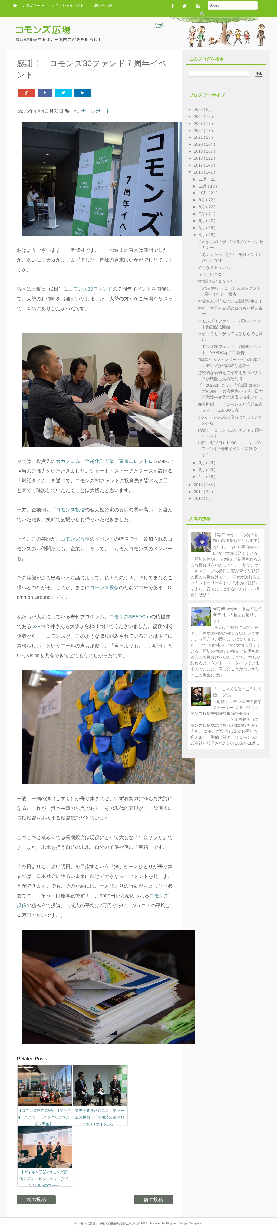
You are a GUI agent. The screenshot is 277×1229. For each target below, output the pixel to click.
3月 (202, 462)
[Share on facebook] (45, 93)
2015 (199, 484)
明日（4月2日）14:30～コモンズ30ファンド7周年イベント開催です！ (229, 448)
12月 (203, 179)
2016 (199, 172)
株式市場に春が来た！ (218, 281)
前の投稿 (153, 1199)
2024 (199, 116)
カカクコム (68, 461)
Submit (202, 14)
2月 (202, 469)
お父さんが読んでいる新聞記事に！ (230, 301)
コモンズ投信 (70, 509)
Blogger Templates (191, 1223)
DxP (36, 626)
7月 (202, 214)
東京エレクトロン (138, 461)
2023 (199, 123)
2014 (199, 491)
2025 (199, 109)
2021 (199, 137)
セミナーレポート (90, 111)
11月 (203, 186)
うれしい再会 (210, 274)
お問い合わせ (102, 6)
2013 (199, 498)
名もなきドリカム (214, 267)
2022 (199, 130)
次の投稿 (36, 1199)
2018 (199, 158)
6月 (202, 220)
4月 (202, 234)
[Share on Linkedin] (82, 93)
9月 (202, 200)
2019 (199, 151)
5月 (202, 227)
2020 (199, 144)
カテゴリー (31, 6)
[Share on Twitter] (63, 93)
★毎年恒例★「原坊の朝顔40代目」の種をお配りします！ (237, 614)
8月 (202, 207)
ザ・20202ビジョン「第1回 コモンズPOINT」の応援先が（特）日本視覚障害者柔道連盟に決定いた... (230, 391)
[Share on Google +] (26, 93)
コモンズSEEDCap (130, 616)
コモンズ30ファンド (90, 289)
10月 (203, 193)
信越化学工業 (99, 461)
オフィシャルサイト (68, 6)
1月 (202, 476)
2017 (199, 165)
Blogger (171, 1223)
